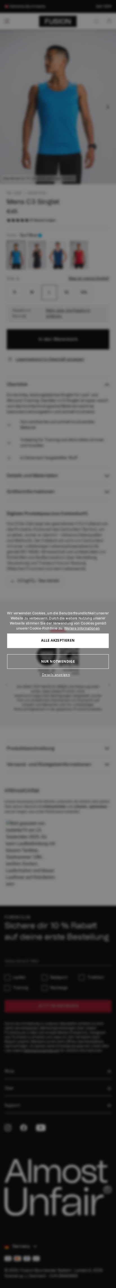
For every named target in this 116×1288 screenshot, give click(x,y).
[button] (58, 675)
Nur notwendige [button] (58, 661)
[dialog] (58, 644)
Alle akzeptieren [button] (58, 640)
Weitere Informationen (82, 628)
